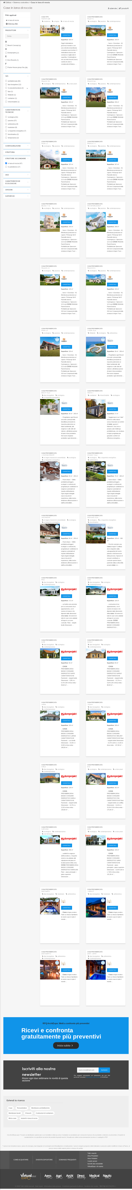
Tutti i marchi (92, 1153)
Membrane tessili (15, 1113)
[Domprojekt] (69, 589)
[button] (16, 30)
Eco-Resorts (13, 60)
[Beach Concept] (69, 901)
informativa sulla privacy (93, 1077)
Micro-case (12, 1118)
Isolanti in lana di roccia (29, 1118)
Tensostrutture (22, 1108)
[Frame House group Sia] (115, 28)
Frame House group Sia (18, 67)
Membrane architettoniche (40, 1108)
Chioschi (28, 1113)
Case (10, 1108)
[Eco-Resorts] (115, 340)
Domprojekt (13, 53)
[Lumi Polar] (69, 28)
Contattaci (67, 35)
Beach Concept (14, 45)
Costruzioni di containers (44, 1113)
